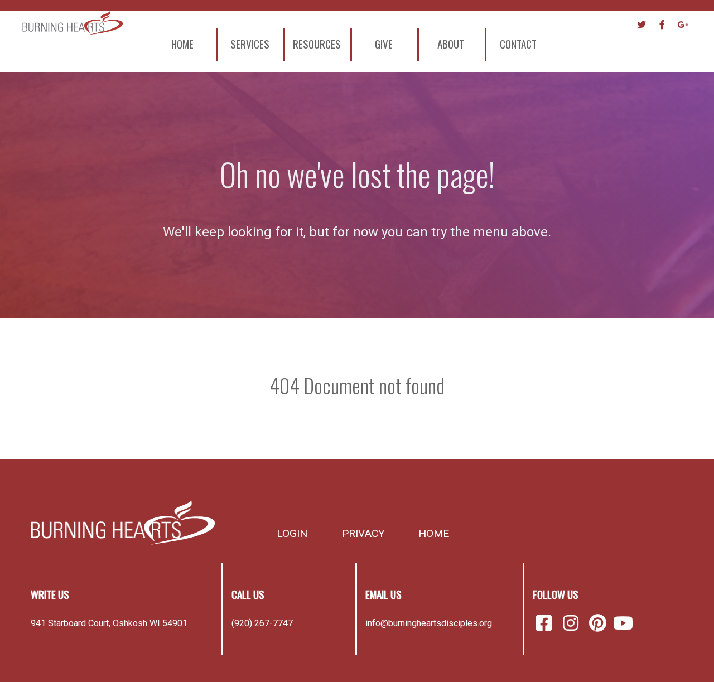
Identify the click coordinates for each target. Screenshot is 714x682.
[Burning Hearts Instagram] (572, 623)
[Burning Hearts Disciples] (123, 522)
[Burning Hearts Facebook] (546, 623)
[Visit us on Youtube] (623, 623)
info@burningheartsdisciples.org (428, 623)
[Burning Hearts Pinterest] (599, 623)
